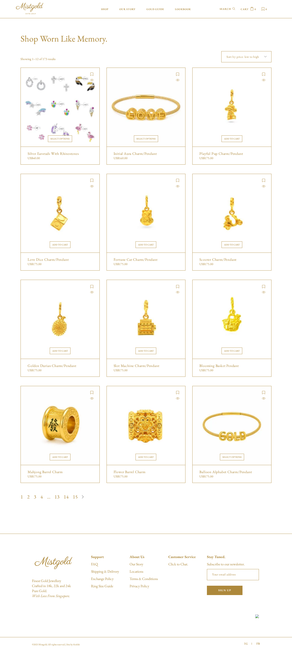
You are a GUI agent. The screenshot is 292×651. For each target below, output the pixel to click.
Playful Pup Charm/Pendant (221, 154)
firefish (76, 644)
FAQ (94, 564)
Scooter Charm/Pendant (218, 259)
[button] (91, 74)
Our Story (136, 564)
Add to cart (232, 138)
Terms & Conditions (144, 578)
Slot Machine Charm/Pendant (136, 366)
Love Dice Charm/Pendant (48, 259)
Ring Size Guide (102, 586)
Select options (60, 138)
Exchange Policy (102, 578)
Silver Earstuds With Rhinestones (53, 154)
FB (258, 644)
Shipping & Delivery (105, 571)
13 (57, 496)
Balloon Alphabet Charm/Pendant (225, 472)
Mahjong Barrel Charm (45, 472)
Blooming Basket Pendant (219, 366)
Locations (136, 571)
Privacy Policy (139, 586)
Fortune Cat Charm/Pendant (136, 259)
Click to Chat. (178, 564)
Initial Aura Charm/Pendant (135, 154)
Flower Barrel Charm (130, 472)
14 (66, 496)
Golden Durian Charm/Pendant (52, 366)
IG (246, 644)
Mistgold (43, 644)
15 (75, 496)
